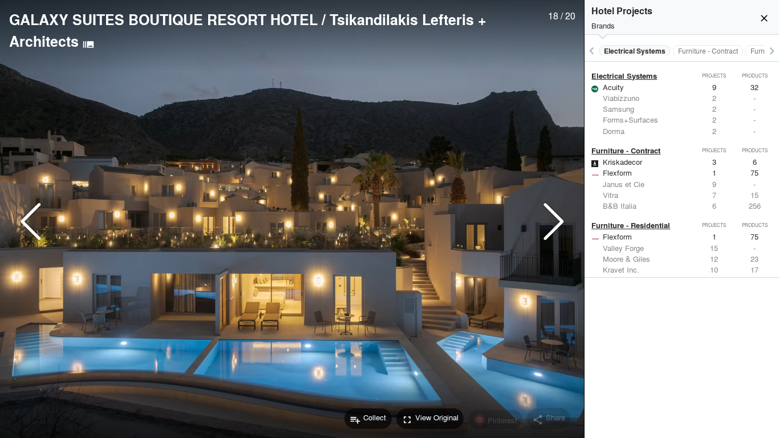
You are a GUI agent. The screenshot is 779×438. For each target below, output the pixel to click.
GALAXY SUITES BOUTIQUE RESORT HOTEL (163, 19)
